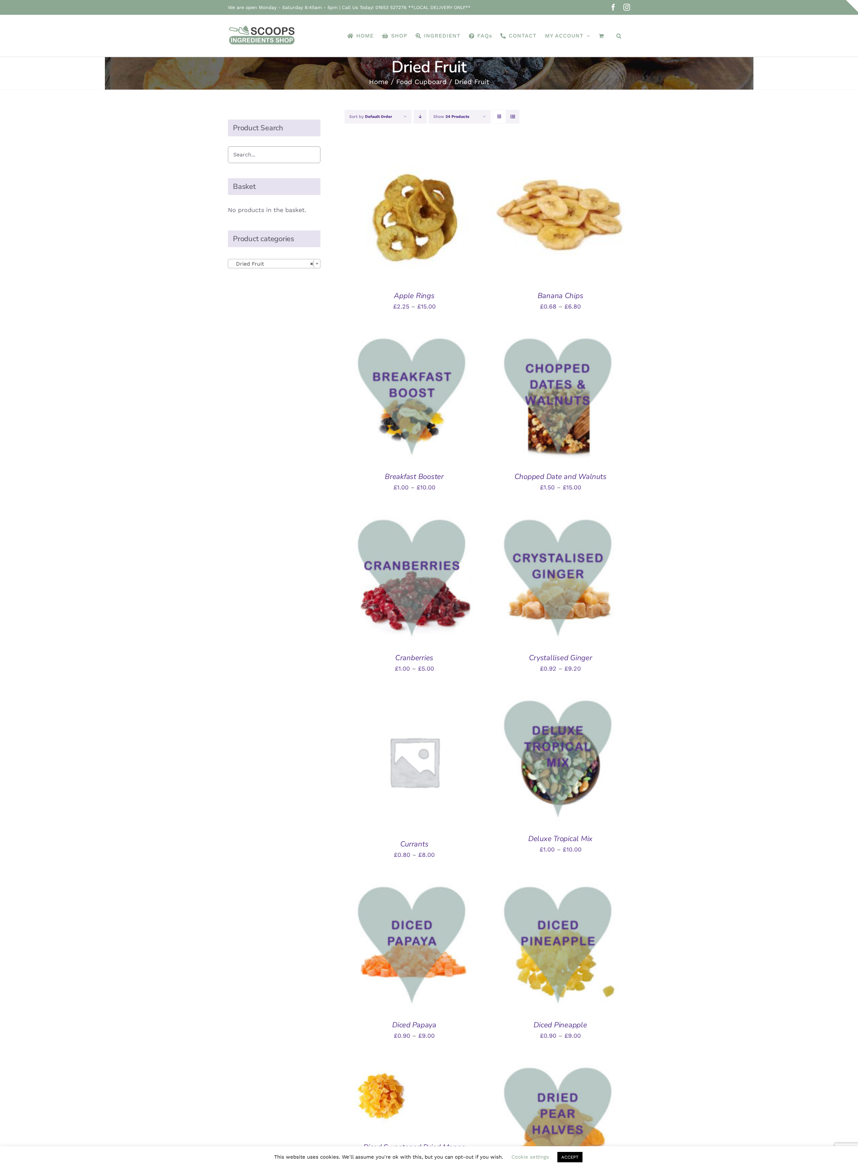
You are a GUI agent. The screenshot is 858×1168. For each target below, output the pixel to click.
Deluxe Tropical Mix (560, 839)
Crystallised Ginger (560, 658)
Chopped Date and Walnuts (560, 477)
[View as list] (512, 116)
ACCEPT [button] (569, 1157)
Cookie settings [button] (530, 1157)
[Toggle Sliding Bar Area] (852, 6)
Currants (414, 844)
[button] (619, 35)
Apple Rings (414, 296)
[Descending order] (420, 117)
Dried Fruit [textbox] (272, 264)
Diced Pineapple (560, 1025)
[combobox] (274, 263)
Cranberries (414, 658)
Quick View (441, 214)
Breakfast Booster (414, 477)
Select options (393, 214)
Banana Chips (561, 296)
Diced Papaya (414, 1025)
